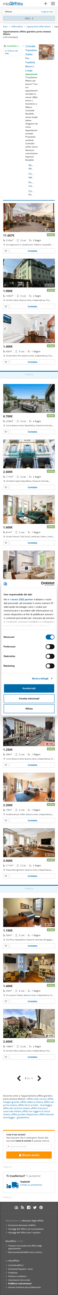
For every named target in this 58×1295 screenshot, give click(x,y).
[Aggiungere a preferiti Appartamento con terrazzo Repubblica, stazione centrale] (6, 431)
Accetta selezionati (29, 698)
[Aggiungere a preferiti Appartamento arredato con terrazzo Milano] (6, 250)
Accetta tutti (29, 688)
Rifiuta (29, 708)
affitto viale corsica (36, 1098)
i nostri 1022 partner (21, 599)
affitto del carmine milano (16, 1108)
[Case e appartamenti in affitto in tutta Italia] (13, 4)
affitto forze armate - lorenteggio (35, 1105)
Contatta (32, 250)
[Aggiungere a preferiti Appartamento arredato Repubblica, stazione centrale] (6, 487)
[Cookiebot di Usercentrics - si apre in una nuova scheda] (41, 584)
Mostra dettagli (40, 678)
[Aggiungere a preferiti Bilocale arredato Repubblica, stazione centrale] (6, 945)
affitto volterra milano (31, 1101)
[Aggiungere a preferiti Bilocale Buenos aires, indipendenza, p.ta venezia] (6, 764)
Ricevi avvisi (30, 1155)
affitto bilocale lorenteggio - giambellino (28, 1116)
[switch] (50, 646)
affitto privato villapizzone (24, 1114)
